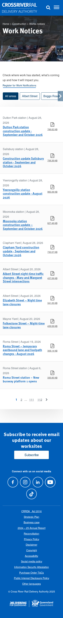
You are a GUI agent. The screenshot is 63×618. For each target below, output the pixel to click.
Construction (19, 24)
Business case (32, 522)
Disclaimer (31, 544)
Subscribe (31, 454)
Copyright (31, 550)
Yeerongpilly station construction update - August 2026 (22, 193)
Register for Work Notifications (19, 85)
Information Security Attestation (31, 567)
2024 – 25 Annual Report (32, 528)
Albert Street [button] (29, 96)
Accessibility (31, 556)
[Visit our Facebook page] (13, 482)
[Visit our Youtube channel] (50, 482)
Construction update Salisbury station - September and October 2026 (23, 162)
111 (31, 400)
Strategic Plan (31, 517)
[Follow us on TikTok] (31, 494)
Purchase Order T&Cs (31, 572)
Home (6, 24)
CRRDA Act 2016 (31, 511)
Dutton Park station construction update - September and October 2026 (23, 131)
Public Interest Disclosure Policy (31, 578)
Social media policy (31, 561)
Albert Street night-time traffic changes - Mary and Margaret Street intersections (23, 277)
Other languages (31, 583)
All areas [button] (10, 96)
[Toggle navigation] (56, 8)
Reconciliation (31, 533)
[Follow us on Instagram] (25, 482)
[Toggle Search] (48, 8)
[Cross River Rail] (19, 8)
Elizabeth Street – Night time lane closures (22, 302)
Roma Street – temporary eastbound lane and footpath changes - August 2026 (22, 350)
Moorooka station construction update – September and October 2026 (23, 225)
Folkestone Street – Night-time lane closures (24, 325)
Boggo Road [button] (51, 96)
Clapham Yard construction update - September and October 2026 (21, 251)
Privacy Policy (31, 539)
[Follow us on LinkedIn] (38, 482)
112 (39, 400)
